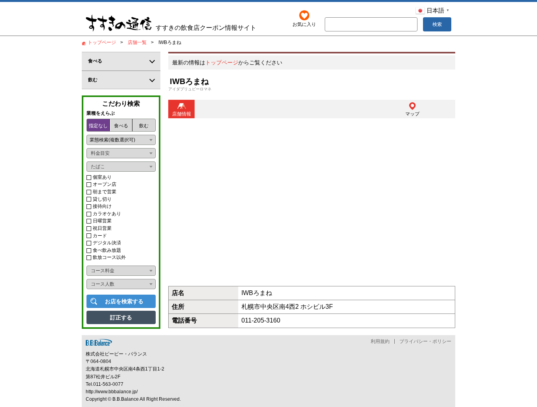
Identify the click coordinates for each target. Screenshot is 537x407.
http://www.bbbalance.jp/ (112, 391)
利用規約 (380, 341)
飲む (144, 125)
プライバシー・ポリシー (425, 341)
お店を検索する (124, 301)
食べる (121, 125)
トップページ (221, 62)
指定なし (98, 125)
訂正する (121, 317)
